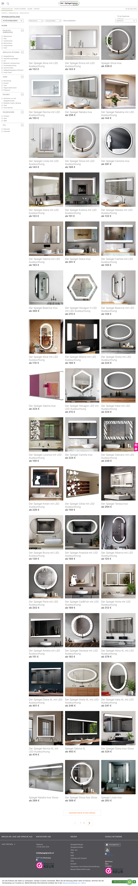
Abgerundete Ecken (10, 88)
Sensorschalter (8, 68)
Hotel (5, 48)
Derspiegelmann (114, 844)
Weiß (5, 120)
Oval (5, 85)
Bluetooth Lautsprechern (12, 63)
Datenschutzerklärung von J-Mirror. (74, 883)
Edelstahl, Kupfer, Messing (12, 103)
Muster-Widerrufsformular (80, 869)
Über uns (74, 850)
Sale (72, 861)
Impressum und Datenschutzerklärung (85, 866)
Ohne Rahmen (8, 107)
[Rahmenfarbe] (22, 112)
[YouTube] (107, 850)
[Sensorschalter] (58, 20)
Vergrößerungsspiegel (11, 58)
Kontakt (37, 9)
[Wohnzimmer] (40, 20)
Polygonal (7, 90)
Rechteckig (7, 81)
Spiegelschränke (20, 9)
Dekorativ (7, 129)
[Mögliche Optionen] (22, 52)
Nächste (89, 823)
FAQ (72, 853)
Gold (5, 118)
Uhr (5, 61)
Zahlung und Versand (79, 858)
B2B (37, 855)
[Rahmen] (22, 94)
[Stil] (22, 125)
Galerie (29, 9)
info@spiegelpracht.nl (45, 853)
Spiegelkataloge (7, 9)
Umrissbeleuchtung (10, 65)
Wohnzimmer (8, 43)
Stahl (5, 105)
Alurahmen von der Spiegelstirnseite (10, 100)
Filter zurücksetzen (69, 20)
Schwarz (6, 116)
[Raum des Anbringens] (22, 30)
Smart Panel (8, 72)
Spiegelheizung (9, 56)
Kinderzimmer (8, 45)
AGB (72, 855)
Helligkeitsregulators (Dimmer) (13, 70)
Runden (6, 83)
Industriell (7, 131)
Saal (5, 38)
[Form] (22, 77)
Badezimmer (8, 36)
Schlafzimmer (8, 41)
